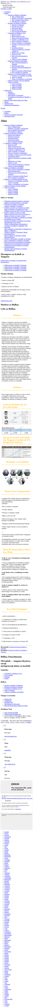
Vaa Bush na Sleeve (17, 48)
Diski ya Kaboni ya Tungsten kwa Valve (16, 209)
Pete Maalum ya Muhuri (19, 21)
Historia (10, 92)
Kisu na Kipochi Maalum (19, 31)
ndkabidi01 (7, 750)
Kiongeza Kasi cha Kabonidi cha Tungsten (16, 244)
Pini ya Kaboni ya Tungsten (20, 72)
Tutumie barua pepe (6, 301)
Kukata (6, 678)
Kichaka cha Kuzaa (17, 26)
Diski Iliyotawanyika (18, 66)
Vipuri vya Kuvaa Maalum (19, 59)
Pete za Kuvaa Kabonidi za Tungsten (19, 164)
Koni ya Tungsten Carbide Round (21, 71)
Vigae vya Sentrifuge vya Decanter (22, 79)
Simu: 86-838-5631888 (11, 712)
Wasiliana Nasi (8, 103)
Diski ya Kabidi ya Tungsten (20, 41)
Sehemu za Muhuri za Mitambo (17, 15)
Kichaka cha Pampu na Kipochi (17, 23)
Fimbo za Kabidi (16, 85)
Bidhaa (6, 13)
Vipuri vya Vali (16, 54)
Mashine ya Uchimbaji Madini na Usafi (19, 74)
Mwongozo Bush (17, 28)
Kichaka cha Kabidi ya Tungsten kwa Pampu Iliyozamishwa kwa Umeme (17, 221)
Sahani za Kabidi (17, 87)
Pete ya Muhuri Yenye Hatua (20, 20)
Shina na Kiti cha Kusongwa (20, 38)
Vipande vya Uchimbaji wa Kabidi (22, 75)
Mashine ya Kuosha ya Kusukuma (22, 18)
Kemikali (7, 677)
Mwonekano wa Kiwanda (15, 95)
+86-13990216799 (9, 764)
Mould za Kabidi (17, 89)
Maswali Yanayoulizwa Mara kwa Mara (15, 100)
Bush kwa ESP (16, 35)
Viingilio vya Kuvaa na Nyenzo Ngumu (19, 155)
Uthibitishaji (11, 94)
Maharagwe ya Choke (18, 53)
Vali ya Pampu (8, 675)
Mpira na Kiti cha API (18, 36)
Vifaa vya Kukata (13, 82)
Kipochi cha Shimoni (18, 25)
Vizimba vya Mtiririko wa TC (20, 39)
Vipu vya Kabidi (16, 84)
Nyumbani (7, 12)
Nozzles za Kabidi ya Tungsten (13, 206)
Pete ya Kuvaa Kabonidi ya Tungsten (19, 169)
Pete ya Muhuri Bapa (18, 16)
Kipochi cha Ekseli (17, 30)
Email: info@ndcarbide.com (12, 714)
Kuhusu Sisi (7, 90)
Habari (6, 102)
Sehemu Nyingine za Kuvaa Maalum (19, 80)
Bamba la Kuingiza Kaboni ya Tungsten (16, 203)
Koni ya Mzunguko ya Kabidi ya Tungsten (16, 240)
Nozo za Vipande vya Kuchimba (21, 43)
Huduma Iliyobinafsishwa (11, 105)
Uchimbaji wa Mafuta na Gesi (16, 33)
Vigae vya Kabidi (17, 77)
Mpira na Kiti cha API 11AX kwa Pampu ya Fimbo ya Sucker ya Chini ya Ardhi (17, 215)
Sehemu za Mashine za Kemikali (17, 61)
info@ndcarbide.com (10, 736)
